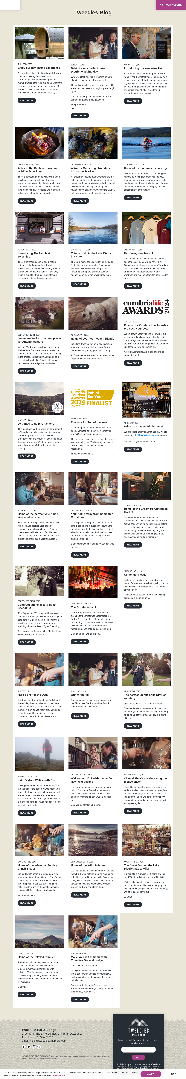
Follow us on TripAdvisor (39, 1047)
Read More (26, 100)
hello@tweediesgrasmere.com (48, 1040)
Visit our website (171, 5)
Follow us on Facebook (24, 1047)
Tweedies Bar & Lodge (10, 5)
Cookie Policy (58, 1075)
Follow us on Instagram (34, 1047)
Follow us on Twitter (29, 1047)
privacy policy (137, 1066)
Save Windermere (147, 435)
